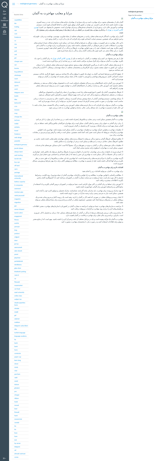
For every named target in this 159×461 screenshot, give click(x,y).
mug (15, 113)
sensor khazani (19, 209)
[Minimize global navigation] (4, 458)
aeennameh (18, 247)
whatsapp (17, 75)
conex (16, 457)
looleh (16, 96)
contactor (17, 353)
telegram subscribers (21, 326)
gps (15, 206)
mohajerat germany (20, 144)
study (16, 367)
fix (15, 339)
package (17, 172)
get (15, 58)
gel (15, 315)
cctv (15, 106)
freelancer (17, 37)
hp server (17, 443)
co (15, 40)
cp (15, 278)
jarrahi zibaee (18, 148)
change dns (18, 117)
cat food (17, 289)
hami (16, 415)
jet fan (16, 244)
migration (17, 202)
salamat (16, 319)
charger (16, 395)
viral (15, 371)
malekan (17, 322)
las (15, 426)
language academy (20, 336)
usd (15, 54)
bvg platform (18, 72)
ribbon (16, 398)
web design (18, 137)
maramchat (18, 419)
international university (18, 177)
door (16, 240)
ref (15, 450)
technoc (17, 120)
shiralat (16, 308)
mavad (16, 405)
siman (16, 364)
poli (15, 51)
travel (16, 130)
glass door (17, 268)
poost (16, 254)
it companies (18, 185)
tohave (16, 384)
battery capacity (19, 182)
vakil (15, 377)
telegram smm (19, 92)
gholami (17, 388)
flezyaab (17, 282)
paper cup (17, 357)
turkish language (19, 332)
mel (15, 47)
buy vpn (17, 162)
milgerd (16, 237)
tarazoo (16, 110)
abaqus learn (18, 152)
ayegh (16, 312)
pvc (15, 391)
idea (15, 99)
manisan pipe (18, 192)
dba (15, 329)
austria (16, 223)
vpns (16, 169)
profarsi (16, 233)
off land (16, 165)
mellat (16, 123)
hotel (16, 402)
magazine (17, 199)
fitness (16, 220)
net (15, 65)
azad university (19, 292)
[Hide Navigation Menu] (14, 4)
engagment (18, 216)
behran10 (17, 103)
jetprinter (17, 258)
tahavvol (17, 82)
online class (18, 296)
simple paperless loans (19, 304)
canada (16, 422)
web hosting (18, 155)
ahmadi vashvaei (19, 454)
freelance (17, 134)
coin (15, 34)
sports (16, 85)
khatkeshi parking (20, 271)
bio (15, 23)
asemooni (17, 188)
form (16, 350)
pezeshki (17, 141)
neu (15, 44)
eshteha (17, 127)
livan (15, 433)
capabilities (18, 20)
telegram (17, 447)
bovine (16, 68)
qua (15, 440)
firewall (16, 412)
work (16, 89)
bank (16, 343)
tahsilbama (18, 265)
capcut (16, 275)
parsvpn (17, 226)
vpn (15, 30)
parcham (17, 374)
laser (15, 409)
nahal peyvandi (19, 195)
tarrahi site (17, 159)
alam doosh (18, 251)
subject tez (18, 299)
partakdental (18, 261)
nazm (16, 79)
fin (15, 429)
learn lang (17, 360)
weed (16, 381)
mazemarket (18, 285)
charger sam (18, 61)
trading (16, 27)
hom (15, 436)
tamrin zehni (18, 213)
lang (15, 230)
